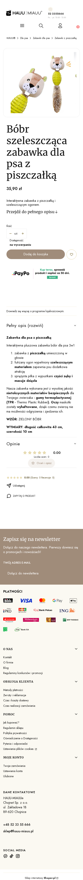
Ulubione (8, 776)
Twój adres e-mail (17, 563)
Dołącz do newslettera (22, 573)
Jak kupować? (11, 723)
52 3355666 (56, 14)
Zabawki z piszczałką (66, 38)
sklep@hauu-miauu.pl (18, 831)
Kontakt (7, 657)
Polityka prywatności (15, 733)
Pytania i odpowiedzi (15, 744)
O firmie (8, 662)
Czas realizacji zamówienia (19, 706)
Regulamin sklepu (13, 728)
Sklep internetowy (40, 878)
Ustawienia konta (13, 771)
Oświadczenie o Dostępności (20, 738)
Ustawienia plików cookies (18, 749)
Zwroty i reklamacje (14, 695)
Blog (6, 668)
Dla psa (24, 38)
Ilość (9, 226)
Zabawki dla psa (41, 38)
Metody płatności (13, 690)
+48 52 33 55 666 (16, 824)
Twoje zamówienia (14, 766)
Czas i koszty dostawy (16, 700)
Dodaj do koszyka (35, 254)
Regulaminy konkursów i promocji (23, 673)
